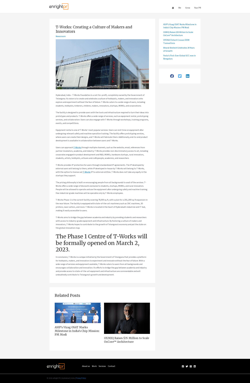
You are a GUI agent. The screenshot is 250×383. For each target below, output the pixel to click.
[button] (172, 76)
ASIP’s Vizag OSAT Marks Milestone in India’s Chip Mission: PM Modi (77, 331)
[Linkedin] (194, 366)
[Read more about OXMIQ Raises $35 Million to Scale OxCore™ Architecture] (127, 318)
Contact (111, 366)
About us (86, 366)
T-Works (77, 147)
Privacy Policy (81, 378)
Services (102, 366)
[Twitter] (187, 366)
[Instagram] (191, 366)
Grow (187, 7)
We (179, 7)
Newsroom (61, 36)
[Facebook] (183, 366)
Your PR (197, 7)
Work (94, 366)
